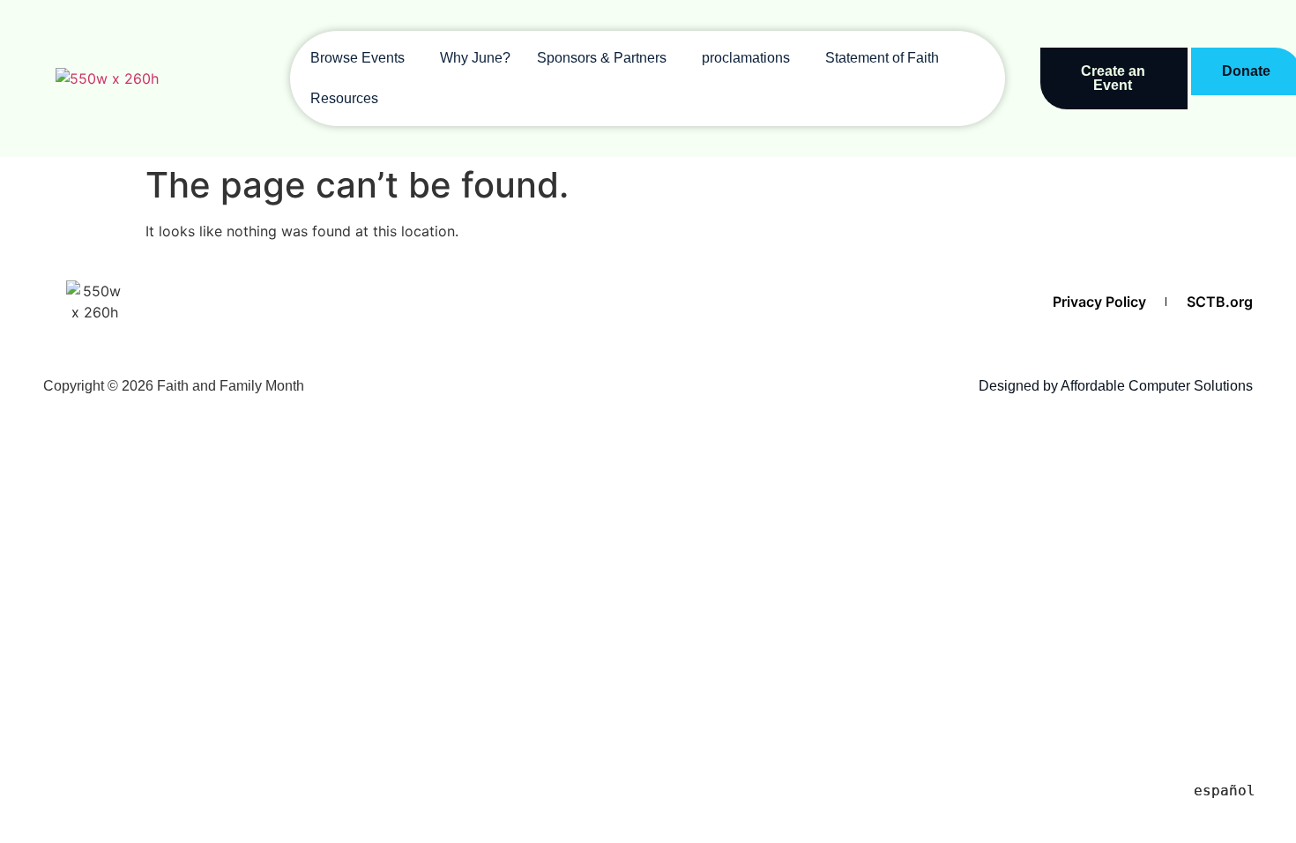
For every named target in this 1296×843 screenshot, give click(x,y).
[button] (362, 58)
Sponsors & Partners (602, 57)
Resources (344, 98)
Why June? (475, 57)
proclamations (746, 57)
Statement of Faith (882, 57)
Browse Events (357, 57)
